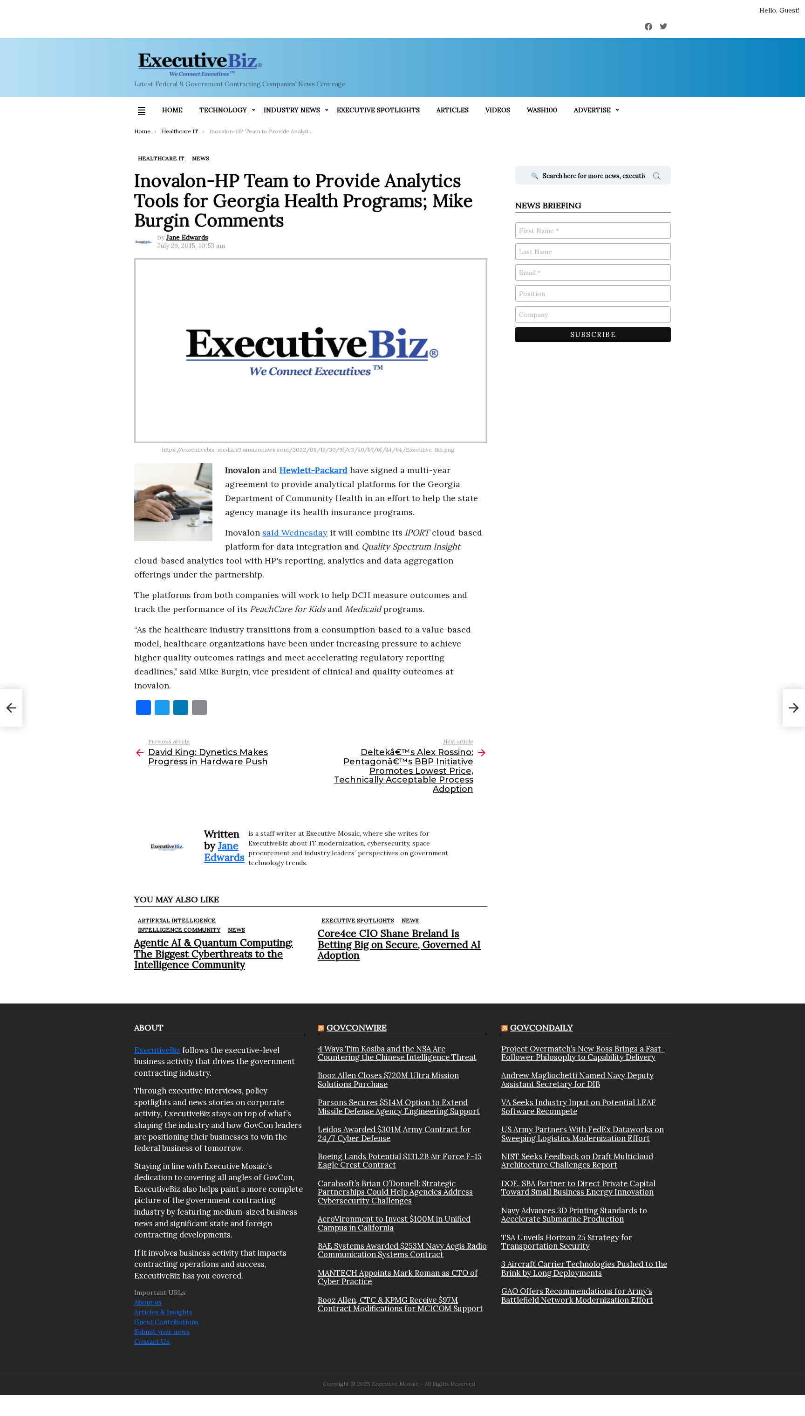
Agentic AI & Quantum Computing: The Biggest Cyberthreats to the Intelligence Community (213, 953)
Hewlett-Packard (314, 470)
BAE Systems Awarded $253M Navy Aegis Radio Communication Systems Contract (402, 1250)
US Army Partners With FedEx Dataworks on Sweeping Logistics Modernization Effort (582, 1133)
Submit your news (162, 1331)
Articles (453, 110)
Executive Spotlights (378, 110)
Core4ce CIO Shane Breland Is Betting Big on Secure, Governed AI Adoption (399, 944)
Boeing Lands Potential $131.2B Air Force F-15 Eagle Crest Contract (400, 1160)
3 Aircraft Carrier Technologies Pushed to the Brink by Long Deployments (584, 1268)
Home (172, 110)
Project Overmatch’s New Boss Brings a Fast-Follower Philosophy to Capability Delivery (583, 1053)
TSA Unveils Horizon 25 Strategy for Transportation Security (566, 1242)
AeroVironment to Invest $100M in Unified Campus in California (394, 1223)
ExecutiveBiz (157, 1050)
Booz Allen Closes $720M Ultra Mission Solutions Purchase (388, 1079)
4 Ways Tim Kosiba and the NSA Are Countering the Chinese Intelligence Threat (397, 1053)
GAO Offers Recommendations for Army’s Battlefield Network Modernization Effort (577, 1295)
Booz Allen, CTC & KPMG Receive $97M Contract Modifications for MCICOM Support (400, 1304)
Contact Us (152, 1341)
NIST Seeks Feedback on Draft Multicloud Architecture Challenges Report (577, 1160)
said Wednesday (294, 532)
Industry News (292, 110)
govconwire (357, 1027)
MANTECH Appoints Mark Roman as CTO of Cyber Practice (398, 1277)
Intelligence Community (179, 929)
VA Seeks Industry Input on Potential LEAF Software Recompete (578, 1106)
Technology (223, 110)
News (236, 929)
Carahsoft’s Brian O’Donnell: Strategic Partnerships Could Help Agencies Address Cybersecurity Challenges (395, 1192)
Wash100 (542, 110)
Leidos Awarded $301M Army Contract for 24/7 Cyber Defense (394, 1133)
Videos (497, 110)
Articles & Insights (163, 1312)
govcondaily (541, 1027)
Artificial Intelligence (177, 920)
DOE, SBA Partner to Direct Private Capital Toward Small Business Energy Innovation (578, 1187)
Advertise (592, 110)
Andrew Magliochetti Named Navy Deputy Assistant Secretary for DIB (577, 1079)
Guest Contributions (166, 1322)
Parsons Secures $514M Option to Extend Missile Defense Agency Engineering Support (399, 1106)
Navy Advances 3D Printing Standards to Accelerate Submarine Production (574, 1215)
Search (657, 177)
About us (148, 1302)
